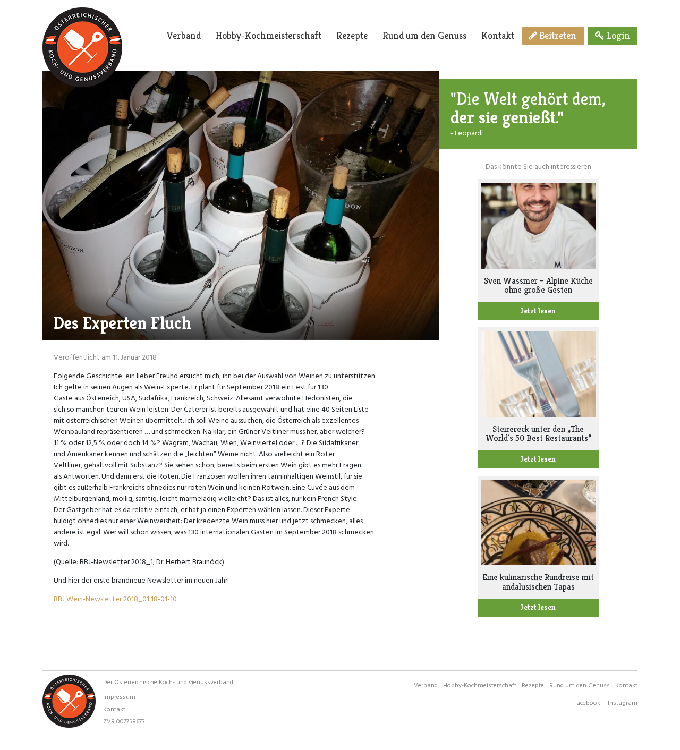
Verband (184, 35)
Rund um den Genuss (424, 35)
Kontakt (497, 35)
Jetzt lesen (538, 311)
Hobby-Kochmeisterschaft (268, 35)
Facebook (586, 702)
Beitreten (556, 35)
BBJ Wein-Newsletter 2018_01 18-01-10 (115, 598)
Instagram (623, 702)
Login (617, 35)
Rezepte (352, 35)
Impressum (119, 696)
